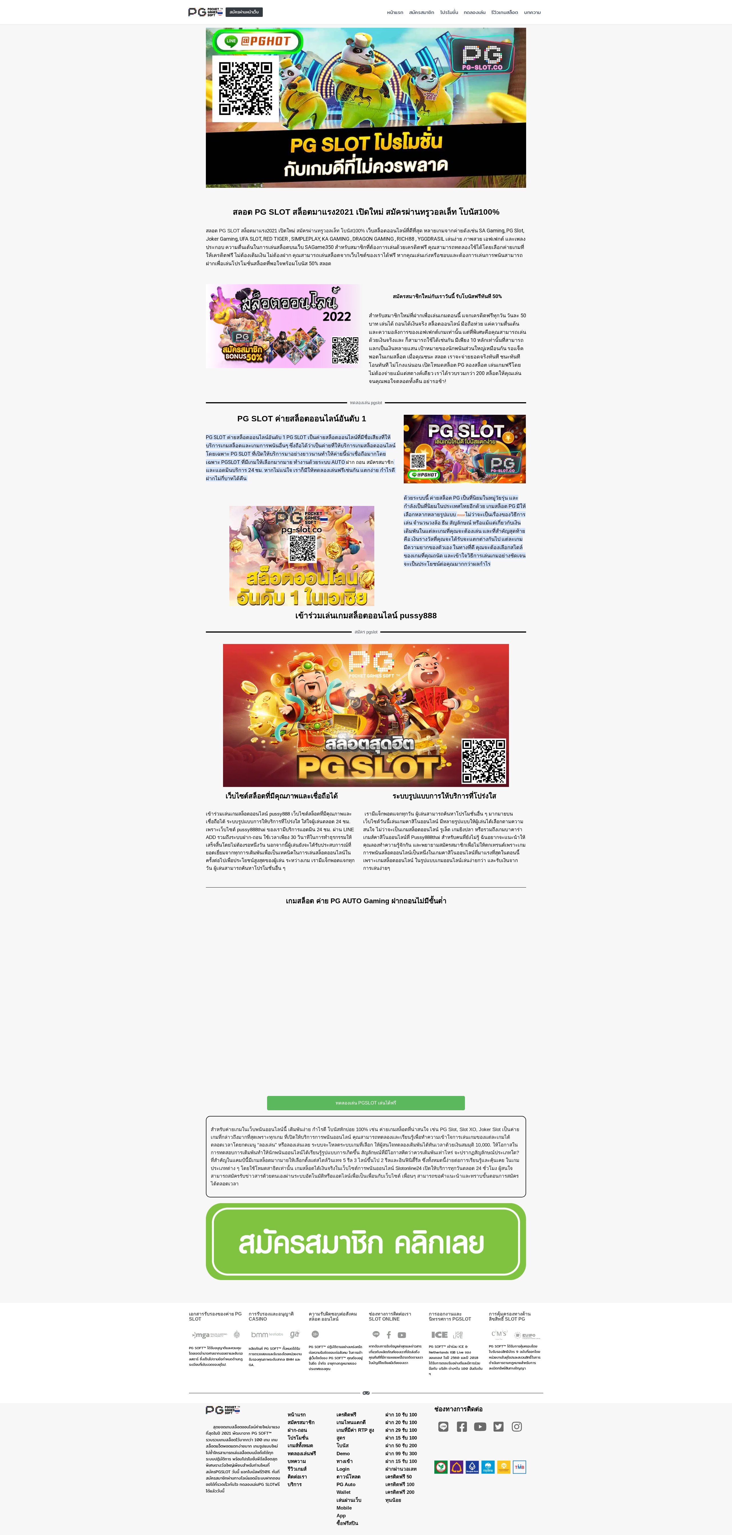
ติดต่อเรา (297, 1477)
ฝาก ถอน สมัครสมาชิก (369, 462)
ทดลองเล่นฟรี (302, 1453)
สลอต (212, 231)
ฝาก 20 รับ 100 (401, 1422)
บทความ (532, 12)
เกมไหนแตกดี (351, 1422)
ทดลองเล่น (475, 12)
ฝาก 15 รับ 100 (401, 1438)
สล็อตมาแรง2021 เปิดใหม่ (268, 231)
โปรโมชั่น (449, 12)
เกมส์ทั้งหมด (300, 1445)
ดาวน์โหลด (349, 1477)
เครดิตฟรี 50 (398, 1477)
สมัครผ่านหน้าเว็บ (244, 12)
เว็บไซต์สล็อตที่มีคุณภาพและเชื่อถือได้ (282, 796)
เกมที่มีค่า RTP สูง (355, 1430)
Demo (343, 1453)
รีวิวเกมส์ (297, 1469)
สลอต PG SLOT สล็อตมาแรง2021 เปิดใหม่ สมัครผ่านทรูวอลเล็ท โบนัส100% (366, 212)
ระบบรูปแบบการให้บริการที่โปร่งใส (444, 796)
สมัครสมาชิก (421, 12)
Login (343, 1469)
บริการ (295, 1484)
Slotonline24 (408, 1168)
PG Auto (346, 1484)
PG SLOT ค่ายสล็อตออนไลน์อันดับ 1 (301, 418)
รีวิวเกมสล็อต (504, 12)
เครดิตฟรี (346, 1414)
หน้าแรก (395, 12)
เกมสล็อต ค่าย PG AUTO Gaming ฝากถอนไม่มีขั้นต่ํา (366, 901)
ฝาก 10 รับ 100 (401, 1414)
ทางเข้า (345, 1461)
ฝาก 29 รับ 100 (401, 1430)
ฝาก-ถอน (297, 1430)
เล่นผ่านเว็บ (349, 1500)
